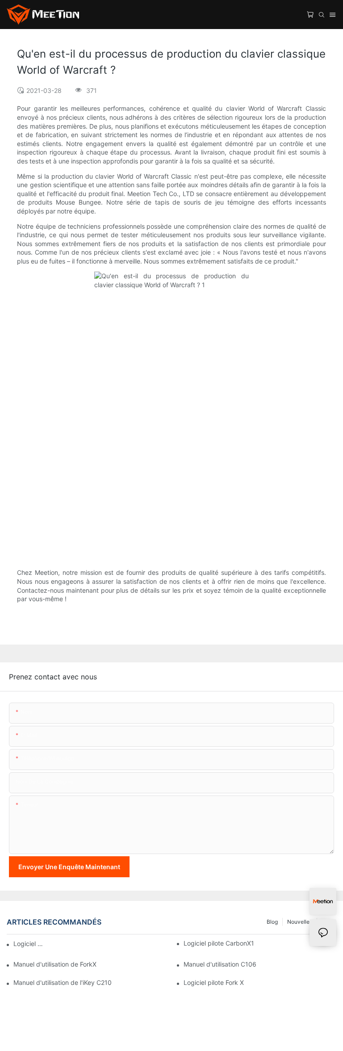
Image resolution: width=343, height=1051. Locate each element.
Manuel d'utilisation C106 (220, 964)
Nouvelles (299, 921)
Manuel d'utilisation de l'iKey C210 (62, 982)
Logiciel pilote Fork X (214, 982)
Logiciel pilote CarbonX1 (219, 943)
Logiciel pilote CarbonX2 (29, 943)
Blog (272, 921)
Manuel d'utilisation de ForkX (54, 964)
